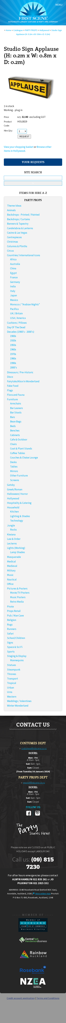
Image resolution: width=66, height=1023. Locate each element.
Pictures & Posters (17, 588)
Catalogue (18, 30)
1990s (13, 363)
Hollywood (44, 30)
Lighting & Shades (20, 516)
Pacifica (14, 309)
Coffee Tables (17, 453)
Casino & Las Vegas (17, 232)
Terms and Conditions (47, 998)
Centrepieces (14, 237)
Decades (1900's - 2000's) (20, 331)
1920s (13, 340)
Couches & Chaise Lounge (24, 457)
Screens (14, 480)
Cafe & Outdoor (18, 439)
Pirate (10, 606)
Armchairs (15, 403)
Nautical (12, 579)
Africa (13, 259)
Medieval (12, 566)
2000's (13, 367)
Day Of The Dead (16, 327)
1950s (13, 345)
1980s (13, 358)
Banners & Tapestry (17, 223)
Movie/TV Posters (19, 592)
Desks (13, 462)
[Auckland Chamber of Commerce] (33, 931)
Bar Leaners (16, 408)
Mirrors (14, 471)
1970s (13, 354)
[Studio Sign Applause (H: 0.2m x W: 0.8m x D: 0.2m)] (30, 103)
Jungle (11, 525)
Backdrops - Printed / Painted (23, 214)
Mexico (14, 300)
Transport (12, 678)
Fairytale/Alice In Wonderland (23, 381)
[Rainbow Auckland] (33, 960)
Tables (13, 466)
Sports (11, 651)
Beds (13, 426)
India (13, 286)
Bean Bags (15, 421)
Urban (10, 687)
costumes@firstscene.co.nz (34, 748)
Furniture (12, 399)
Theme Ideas (14, 205)
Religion (11, 620)
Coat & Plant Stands (21, 448)
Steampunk (13, 669)
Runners (11, 629)
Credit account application (21, 998)
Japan (13, 295)
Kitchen (14, 511)
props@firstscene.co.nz (34, 782)
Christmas (12, 241)
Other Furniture (19, 475)
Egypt (13, 273)
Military (11, 570)
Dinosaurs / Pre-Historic (20, 372)
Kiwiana (11, 534)
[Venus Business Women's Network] (33, 987)
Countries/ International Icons (23, 255)
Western (11, 696)
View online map (43, 893)
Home (8, 30)
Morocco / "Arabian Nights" (25, 304)
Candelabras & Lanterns (20, 228)
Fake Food (12, 385)
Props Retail (14, 611)
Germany (15, 282)
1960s (13, 349)
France (14, 277)
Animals (11, 210)
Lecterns (12, 543)
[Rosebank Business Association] (33, 975)
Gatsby (11, 485)
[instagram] (37, 815)
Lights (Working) (16, 548)
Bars (12, 417)
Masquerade (14, 557)
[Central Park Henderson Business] (33, 946)
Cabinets (15, 435)
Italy (12, 291)
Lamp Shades (17, 552)
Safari (10, 633)
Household (13, 507)
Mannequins (17, 660)
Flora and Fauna (15, 394)
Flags (10, 390)
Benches (14, 430)
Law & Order (13, 539)
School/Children (16, 638)
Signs (10, 642)
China (13, 268)
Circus (10, 250)
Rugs (10, 624)
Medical (11, 561)
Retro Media (17, 601)
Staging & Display (16, 656)
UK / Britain (16, 313)
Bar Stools (15, 412)
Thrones (11, 674)
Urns (9, 692)
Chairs (13, 444)
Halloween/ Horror (17, 494)
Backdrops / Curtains (18, 219)
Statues (11, 665)
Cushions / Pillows (17, 322)
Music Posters (17, 597)
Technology (16, 520)
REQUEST (24, 136)
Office (10, 584)
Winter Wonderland (17, 705)
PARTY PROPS (31, 30)
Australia (15, 264)
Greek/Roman (14, 489)
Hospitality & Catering (19, 503)
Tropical (11, 683)
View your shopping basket (18, 147)
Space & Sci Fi (14, 647)
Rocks (13, 529)
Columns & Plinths (17, 246)
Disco (10, 376)
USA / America (18, 318)
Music (10, 575)
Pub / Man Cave (15, 615)
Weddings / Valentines (19, 701)
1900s (13, 336)
